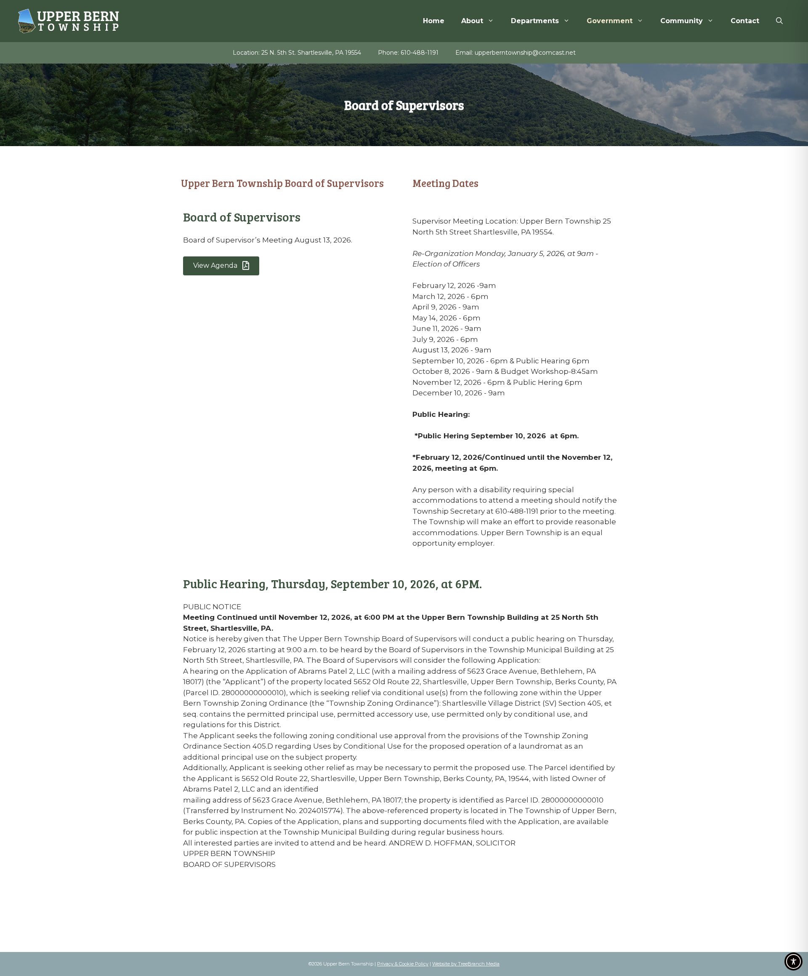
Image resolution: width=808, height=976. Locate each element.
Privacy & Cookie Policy (402, 964)
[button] (221, 265)
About (472, 21)
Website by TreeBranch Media (466, 964)
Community (681, 21)
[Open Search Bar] (779, 21)
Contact (745, 21)
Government (610, 21)
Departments (535, 21)
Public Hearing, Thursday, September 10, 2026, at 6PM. (332, 583)
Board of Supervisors (241, 216)
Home (433, 21)
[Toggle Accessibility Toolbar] (793, 961)
